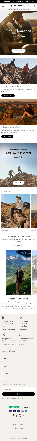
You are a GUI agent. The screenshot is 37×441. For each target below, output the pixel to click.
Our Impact (21, 344)
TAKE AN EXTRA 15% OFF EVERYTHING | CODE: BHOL (18, 1)
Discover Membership (8, 329)
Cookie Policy (18, 433)
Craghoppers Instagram (20, 415)
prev (2, 10)
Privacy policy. (21, 398)
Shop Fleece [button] (7, 136)
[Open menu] (3, 6)
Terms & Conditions (18, 424)
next (35, 10)
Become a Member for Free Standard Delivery (18, 9)
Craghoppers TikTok (17, 415)
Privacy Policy (19, 428)
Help (4, 359)
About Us (6, 366)
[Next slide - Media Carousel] (34, 270)
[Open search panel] (29, 6)
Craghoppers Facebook (13, 415)
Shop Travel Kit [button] (8, 95)
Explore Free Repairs (8, 344)
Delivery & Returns (9, 351)
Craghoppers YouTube (24, 415)
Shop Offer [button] (18, 183)
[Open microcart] (34, 6)
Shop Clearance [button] (18, 51)
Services (5, 374)
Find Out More (22, 329)
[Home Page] (17, 5)
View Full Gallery (18, 246)
